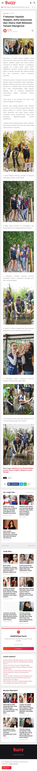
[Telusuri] (34, 2)
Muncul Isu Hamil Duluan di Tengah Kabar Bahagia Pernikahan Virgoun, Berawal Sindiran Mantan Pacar (18, 667)
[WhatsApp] (25, 484)
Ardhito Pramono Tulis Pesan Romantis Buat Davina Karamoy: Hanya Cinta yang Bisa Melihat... (17, 672)
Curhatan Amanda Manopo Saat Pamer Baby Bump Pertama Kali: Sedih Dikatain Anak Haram (10, 616)
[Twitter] (21, 484)
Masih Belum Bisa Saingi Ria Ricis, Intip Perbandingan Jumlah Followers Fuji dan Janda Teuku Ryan (10, 709)
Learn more (12, 764)
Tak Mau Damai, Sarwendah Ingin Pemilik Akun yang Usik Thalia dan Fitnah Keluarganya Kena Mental (26, 617)
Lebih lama (31, 545)
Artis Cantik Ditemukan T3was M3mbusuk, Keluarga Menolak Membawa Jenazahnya (10, 534)
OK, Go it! (7, 767)
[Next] (35, 7)
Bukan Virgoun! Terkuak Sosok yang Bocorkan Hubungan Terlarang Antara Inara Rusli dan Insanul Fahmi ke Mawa (17, 677)
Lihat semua (30, 492)
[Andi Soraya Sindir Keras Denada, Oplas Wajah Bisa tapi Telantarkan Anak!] (26, 559)
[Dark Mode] (31, 2)
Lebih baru (5, 545)
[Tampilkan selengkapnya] (28, 484)
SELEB (12, 13)
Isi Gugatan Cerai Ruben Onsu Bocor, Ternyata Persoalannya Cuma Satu (9, 732)
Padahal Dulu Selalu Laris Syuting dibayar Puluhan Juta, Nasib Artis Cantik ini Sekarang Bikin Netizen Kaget (26, 510)
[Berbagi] (32, 30)
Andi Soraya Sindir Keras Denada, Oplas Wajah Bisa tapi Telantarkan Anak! (26, 568)
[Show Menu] (2, 2)
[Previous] (32, 7)
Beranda (5, 13)
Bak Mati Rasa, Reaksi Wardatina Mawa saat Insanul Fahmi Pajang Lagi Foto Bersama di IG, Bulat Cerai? (26, 592)
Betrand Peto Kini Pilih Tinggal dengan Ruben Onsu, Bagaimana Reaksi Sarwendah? (17, 682)
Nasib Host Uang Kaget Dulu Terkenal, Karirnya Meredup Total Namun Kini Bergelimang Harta (10, 510)
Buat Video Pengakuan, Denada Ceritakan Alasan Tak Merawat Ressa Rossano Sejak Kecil (10, 569)
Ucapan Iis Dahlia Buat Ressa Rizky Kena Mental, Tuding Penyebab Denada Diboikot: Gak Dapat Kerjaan (10, 592)
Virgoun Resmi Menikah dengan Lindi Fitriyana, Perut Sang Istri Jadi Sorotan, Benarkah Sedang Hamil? (18, 661)
